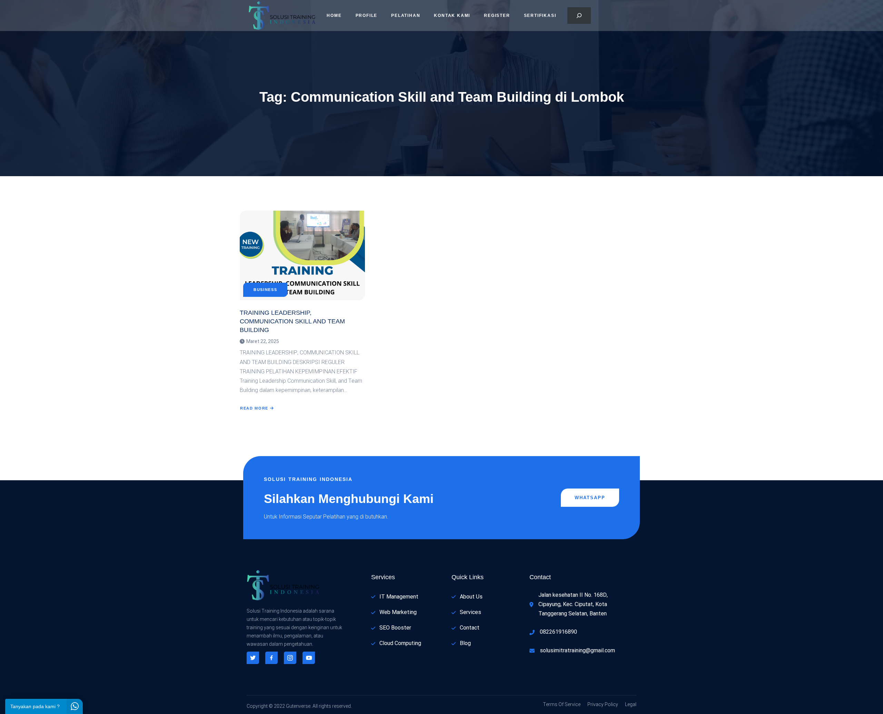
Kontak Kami (452, 15)
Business (265, 290)
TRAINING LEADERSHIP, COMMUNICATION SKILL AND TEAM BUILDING (292, 321)
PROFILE (367, 15)
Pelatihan (405, 15)
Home (334, 15)
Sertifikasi (540, 15)
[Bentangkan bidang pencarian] (579, 15)
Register (497, 15)
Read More (254, 408)
